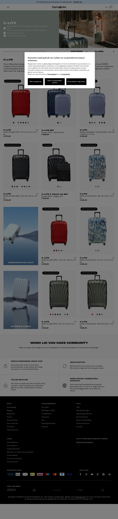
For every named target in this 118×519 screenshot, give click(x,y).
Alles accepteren (35, 81)
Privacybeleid (52, 74)
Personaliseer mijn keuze (76, 81)
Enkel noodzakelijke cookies (55, 81)
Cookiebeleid (65, 74)
